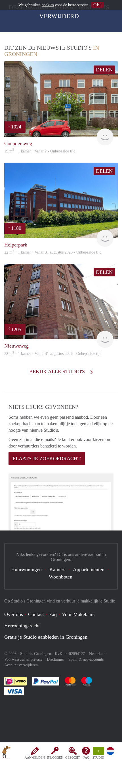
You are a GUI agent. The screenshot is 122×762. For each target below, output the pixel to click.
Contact (36, 614)
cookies (48, 5)
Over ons (13, 614)
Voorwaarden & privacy (23, 659)
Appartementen (88, 569)
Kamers (57, 569)
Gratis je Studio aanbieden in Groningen (45, 637)
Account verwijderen (21, 665)
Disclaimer (55, 659)
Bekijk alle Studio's (57, 371)
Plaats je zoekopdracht (47, 458)
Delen (104, 70)
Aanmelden (35, 757)
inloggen (55, 757)
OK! (97, 4)
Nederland (97, 654)
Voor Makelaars (78, 614)
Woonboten (60, 577)
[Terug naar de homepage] (6, 753)
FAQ (86, 757)
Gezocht (72, 757)
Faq (53, 614)
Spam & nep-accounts (86, 659)
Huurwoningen (26, 569)
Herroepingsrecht (22, 625)
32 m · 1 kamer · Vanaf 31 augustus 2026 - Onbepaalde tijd (53, 353)
